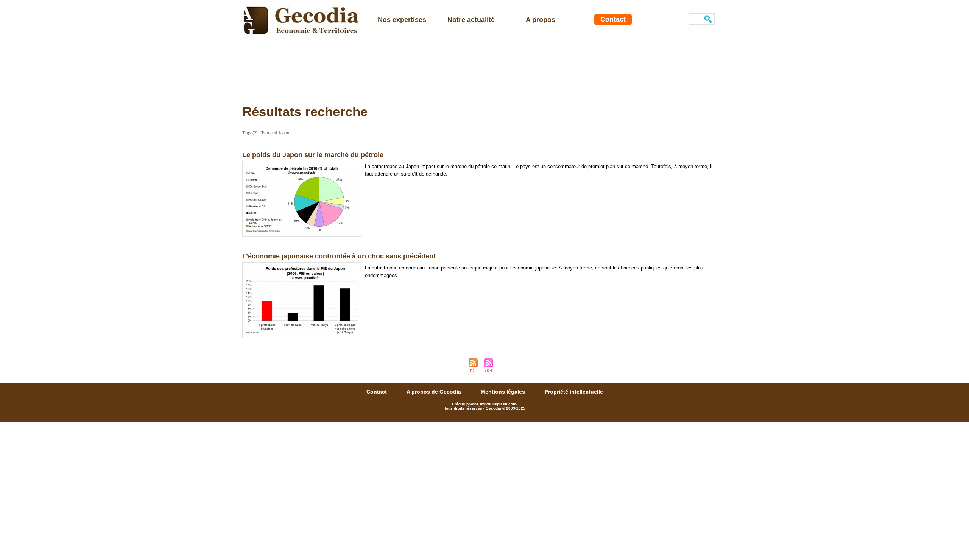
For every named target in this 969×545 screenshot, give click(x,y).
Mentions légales (504, 392)
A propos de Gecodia (435, 392)
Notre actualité (471, 19)
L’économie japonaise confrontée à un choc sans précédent (339, 256)
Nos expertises (402, 19)
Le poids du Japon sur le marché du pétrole (312, 155)
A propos (540, 19)
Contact (613, 19)
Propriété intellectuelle (574, 392)
